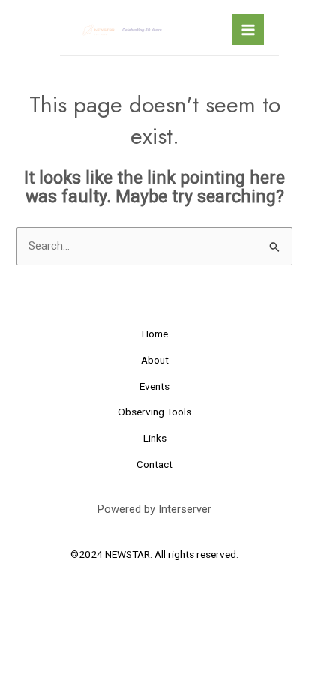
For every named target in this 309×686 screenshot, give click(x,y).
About (155, 360)
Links (154, 438)
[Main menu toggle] (248, 30)
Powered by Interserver (155, 509)
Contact (154, 464)
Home (155, 334)
